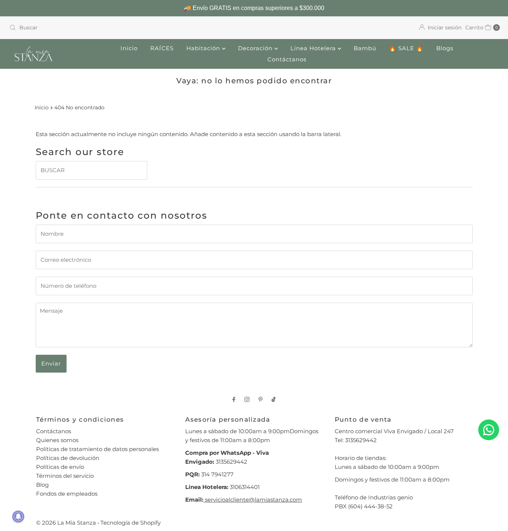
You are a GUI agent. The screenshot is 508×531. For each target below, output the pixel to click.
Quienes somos (57, 440)
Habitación (204, 48)
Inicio (129, 48)
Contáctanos (286, 59)
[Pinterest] (260, 399)
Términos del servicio (65, 475)
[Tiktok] (273, 399)
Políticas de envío (60, 466)
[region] (254, 8)
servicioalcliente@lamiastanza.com (252, 499)
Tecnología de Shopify (130, 522)
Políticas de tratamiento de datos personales (97, 449)
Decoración (256, 48)
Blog (42, 484)
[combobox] (128, 27)
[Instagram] (247, 399)
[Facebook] (233, 399)
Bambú (365, 48)
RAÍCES (162, 48)
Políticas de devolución (67, 457)
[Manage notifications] (18, 516)
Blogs (444, 48)
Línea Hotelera (314, 48)
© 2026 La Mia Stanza (66, 522)
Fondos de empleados (66, 493)
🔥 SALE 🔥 (406, 48)
